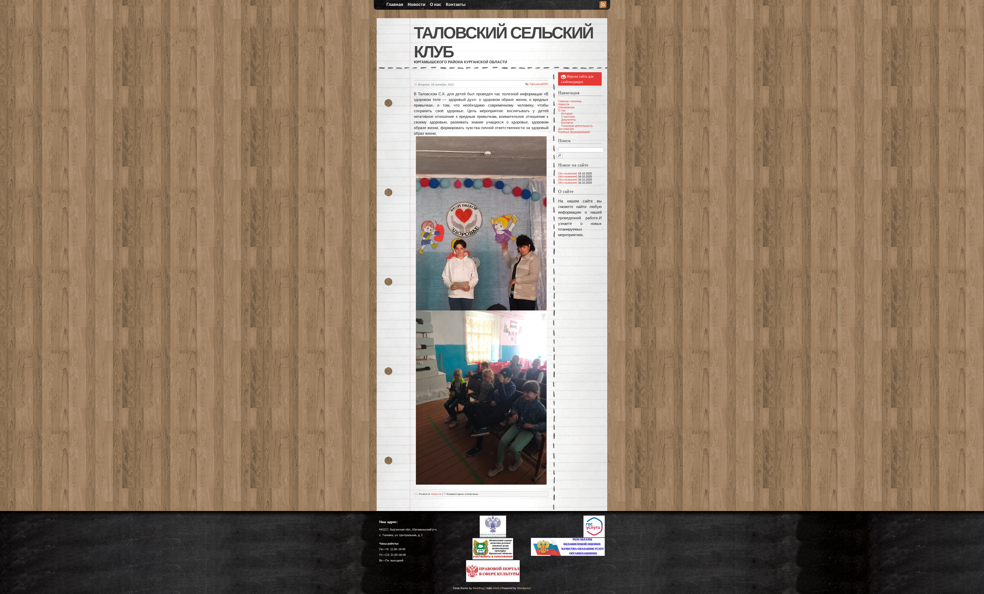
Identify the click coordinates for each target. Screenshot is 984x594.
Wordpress (524, 588)
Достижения (566, 128)
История (566, 113)
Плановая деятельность (577, 125)
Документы (568, 119)
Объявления (566, 107)
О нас (435, 4)
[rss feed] (603, 5)
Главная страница (569, 101)
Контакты (456, 4)
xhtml (496, 588)
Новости (416, 4)
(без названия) (567, 173)
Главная (394, 4)
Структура (568, 116)
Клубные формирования (574, 131)
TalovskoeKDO (538, 84)
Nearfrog (478, 588)
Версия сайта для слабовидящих (577, 79)
